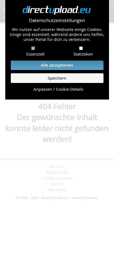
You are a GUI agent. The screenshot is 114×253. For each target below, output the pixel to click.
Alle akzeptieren (57, 65)
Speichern (57, 78)
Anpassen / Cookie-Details (58, 89)
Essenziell (35, 54)
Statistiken (83, 54)
